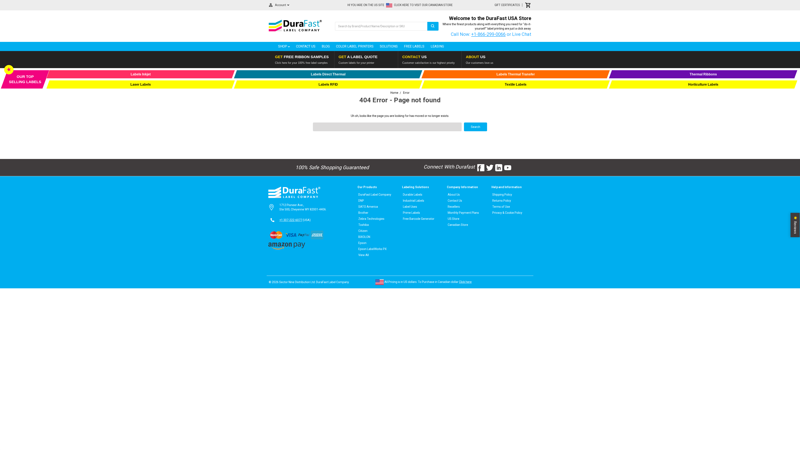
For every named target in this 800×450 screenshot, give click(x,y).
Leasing (437, 46)
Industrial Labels (413, 200)
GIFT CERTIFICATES (507, 5)
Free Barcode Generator (418, 218)
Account (280, 5)
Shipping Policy (502, 194)
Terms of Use (501, 206)
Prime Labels (411, 212)
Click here (465, 282)
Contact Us (305, 46)
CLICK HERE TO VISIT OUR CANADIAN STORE (423, 5)
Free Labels (414, 46)
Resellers (454, 206)
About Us (454, 194)
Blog (326, 46)
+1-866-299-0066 (488, 34)
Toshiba (363, 224)
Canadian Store (458, 224)
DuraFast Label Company (374, 194)
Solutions (389, 46)
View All (363, 255)
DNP (361, 200)
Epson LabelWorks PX (372, 249)
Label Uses (410, 206)
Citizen (363, 230)
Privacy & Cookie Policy (507, 212)
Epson (362, 243)
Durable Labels (412, 194)
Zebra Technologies (371, 218)
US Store (453, 218)
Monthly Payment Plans (463, 212)
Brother (363, 212)
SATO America (368, 206)
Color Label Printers (355, 46)
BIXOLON (364, 237)
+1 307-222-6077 (290, 220)
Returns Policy (501, 200)
